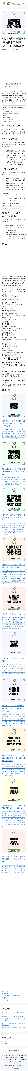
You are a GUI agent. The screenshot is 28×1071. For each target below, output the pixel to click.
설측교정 (6, 1000)
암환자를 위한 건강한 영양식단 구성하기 (13, 1016)
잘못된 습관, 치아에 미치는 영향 (14, 1057)
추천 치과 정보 (7, 117)
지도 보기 (10, 308)
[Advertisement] (14, 67)
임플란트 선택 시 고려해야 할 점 (12, 113)
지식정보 (6, 991)
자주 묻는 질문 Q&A (9, 119)
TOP (14, 1063)
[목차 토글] (22, 109)
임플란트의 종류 (8, 111)
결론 (5, 115)
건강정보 (4, 1041)
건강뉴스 (10, 3)
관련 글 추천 (7, 121)
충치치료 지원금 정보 (8, 1055)
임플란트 (6, 993)
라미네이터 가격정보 (15, 1061)
